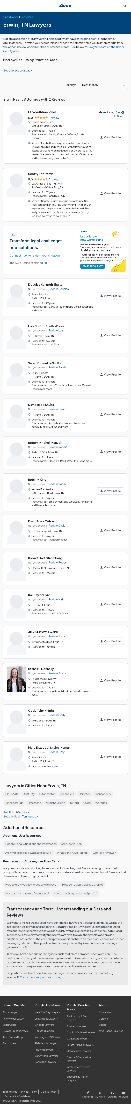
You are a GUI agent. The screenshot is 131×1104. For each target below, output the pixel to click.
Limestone (34, 803)
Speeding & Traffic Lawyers (77, 1078)
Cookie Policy (49, 1091)
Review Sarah (57, 367)
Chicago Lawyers (44, 1024)
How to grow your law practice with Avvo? (31, 884)
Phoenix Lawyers (44, 1049)
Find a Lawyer (10, 1012)
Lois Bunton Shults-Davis (46, 326)
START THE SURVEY (93, 266)
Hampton (85, 794)
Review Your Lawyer (14, 1018)
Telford (74, 803)
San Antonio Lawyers (46, 1055)
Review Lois (55, 330)
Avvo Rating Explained (111, 1030)
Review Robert (57, 447)
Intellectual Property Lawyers (78, 1068)
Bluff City (29, 794)
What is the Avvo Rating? (72, 852)
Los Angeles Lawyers (46, 1018)
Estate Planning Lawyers (80, 1044)
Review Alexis (57, 636)
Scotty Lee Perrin (40, 174)
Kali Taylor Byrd (39, 595)
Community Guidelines (17, 1096)
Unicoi (87, 803)
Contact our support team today (40, 977)
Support (103, 1024)
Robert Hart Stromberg (45, 558)
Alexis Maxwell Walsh (43, 632)
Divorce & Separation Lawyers (79, 1059)
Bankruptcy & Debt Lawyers (77, 1018)
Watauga (101, 803)
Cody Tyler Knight (41, 710)
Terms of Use (10, 1091)
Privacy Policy (29, 1091)
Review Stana (57, 673)
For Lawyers (9, 1043)
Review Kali (55, 599)
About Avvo (105, 1012)
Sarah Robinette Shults (44, 363)
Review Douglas (58, 289)
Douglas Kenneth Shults (45, 284)
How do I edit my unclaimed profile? (75, 893)
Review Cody (56, 715)
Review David (57, 409)
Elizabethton (47, 794)
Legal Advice (10, 1024)
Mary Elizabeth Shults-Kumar (49, 747)
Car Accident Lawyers (79, 1050)
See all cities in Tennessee (19, 816)
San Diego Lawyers (45, 1061)
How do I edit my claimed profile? (82, 884)
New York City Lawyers (47, 1012)
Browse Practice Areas (15, 1030)
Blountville (11, 794)
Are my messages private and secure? (29, 852)
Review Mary (56, 752)
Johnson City (103, 794)
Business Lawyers (76, 1026)
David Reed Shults (41, 405)
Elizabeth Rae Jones (42, 112)
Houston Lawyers (44, 1030)
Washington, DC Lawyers (49, 1037)
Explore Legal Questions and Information (31, 844)
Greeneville (67, 794)
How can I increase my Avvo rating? (27, 893)
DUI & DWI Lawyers (77, 1038)
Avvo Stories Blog (13, 1037)
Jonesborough (14, 803)
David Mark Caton (41, 521)
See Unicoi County (15, 812)
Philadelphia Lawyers (46, 1043)
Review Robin (57, 484)
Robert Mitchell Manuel (44, 442)
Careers (103, 1018)
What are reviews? (104, 852)
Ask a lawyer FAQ (72, 844)
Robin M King (37, 479)
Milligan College (55, 803)
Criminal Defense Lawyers (81, 1032)
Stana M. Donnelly (41, 669)
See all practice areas (17, 70)
